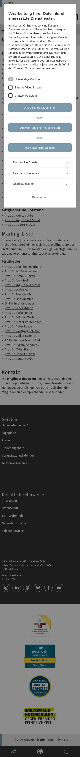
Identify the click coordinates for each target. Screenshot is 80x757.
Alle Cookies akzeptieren (39, 107)
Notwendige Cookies (28, 79)
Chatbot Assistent (26, 95)
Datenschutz (40, 197)
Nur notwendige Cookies (40, 147)
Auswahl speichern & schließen (40, 127)
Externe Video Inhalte (28, 87)
